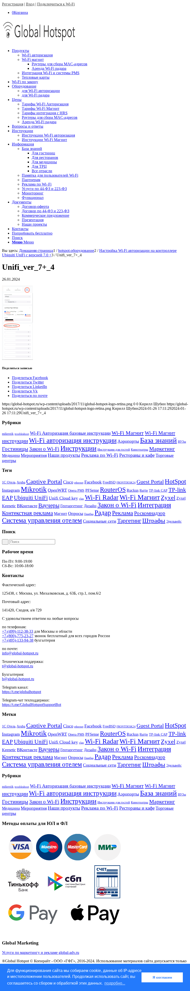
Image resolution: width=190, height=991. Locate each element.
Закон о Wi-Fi (44, 449)
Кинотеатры (139, 449)
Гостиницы (15, 449)
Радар (103, 512)
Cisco (68, 482)
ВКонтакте (27, 505)
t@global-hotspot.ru (17, 666)
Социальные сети (99, 521)
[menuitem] (100, 64)
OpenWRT (57, 490)
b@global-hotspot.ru (18, 679)
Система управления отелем (42, 520)
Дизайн (90, 506)
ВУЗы (182, 441)
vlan (81, 498)
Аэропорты (128, 441)
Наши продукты (64, 455)
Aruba (21, 482)
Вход (30, 4)
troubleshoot (22, 434)
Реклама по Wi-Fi (99, 455)
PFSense (92, 490)
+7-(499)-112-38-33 (17, 631)
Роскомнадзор (149, 513)
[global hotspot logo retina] (39, 42)
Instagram (11, 490)
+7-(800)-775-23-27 (17, 636)
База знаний (158, 440)
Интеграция (154, 505)
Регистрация (12, 4)
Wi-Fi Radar (102, 497)
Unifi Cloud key (63, 498)
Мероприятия (34, 455)
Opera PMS (76, 490)
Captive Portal (44, 481)
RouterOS (113, 489)
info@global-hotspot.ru (20, 653)
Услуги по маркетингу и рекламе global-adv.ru (40, 952)
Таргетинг (129, 521)
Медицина (11, 455)
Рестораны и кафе (137, 455)
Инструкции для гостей (113, 449)
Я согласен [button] (162, 977)
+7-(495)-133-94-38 (17, 640)
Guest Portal (150, 482)
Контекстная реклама (27, 513)
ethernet (78, 482)
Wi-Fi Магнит (128, 433)
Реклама (122, 512)
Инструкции (78, 448)
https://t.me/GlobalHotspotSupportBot (31, 704)
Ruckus (133, 490)
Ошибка (89, 514)
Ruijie (144, 490)
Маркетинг (162, 449)
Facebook (93, 482)
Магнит (60, 513)
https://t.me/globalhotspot (21, 692)
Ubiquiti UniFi (31, 498)
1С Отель (9, 482)
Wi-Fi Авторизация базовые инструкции (70, 433)
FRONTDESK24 (126, 482)
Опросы (75, 513)
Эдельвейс (174, 521)
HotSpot (175, 481)
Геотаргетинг (71, 506)
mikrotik (8, 433)
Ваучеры (48, 505)
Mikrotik (34, 489)
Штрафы (153, 520)
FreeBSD (109, 482)
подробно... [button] (114, 983)
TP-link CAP (158, 490)
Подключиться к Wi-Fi (56, 4)
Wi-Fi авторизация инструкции (73, 440)
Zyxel (168, 497)
